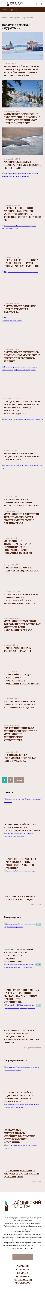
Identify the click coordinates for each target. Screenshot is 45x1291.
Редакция (22, 1266)
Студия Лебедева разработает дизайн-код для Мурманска (20, 758)
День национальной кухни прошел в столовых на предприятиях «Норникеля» (18, 955)
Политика (22, 1276)
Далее (18, 779)
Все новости (36, 905)
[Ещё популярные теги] (42, 18)
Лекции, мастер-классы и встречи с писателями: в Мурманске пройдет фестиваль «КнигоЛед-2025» (22, 407)
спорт (4, 18)
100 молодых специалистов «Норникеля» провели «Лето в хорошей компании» (19, 1136)
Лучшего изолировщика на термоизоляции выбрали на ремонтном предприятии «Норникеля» (21, 996)
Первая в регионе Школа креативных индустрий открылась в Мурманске (21, 263)
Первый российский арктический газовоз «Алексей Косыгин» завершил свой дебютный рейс (22, 214)
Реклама (22, 1273)
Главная (4, 10)
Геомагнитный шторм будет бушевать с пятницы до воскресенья (22, 827)
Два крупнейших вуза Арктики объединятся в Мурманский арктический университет (20, 734)
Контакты (22, 1269)
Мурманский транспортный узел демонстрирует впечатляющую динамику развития (18, 547)
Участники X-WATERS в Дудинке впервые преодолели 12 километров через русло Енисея (21, 1036)
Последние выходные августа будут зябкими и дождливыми (21, 1173)
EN (37, 4)
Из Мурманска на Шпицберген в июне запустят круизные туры (21, 502)
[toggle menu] (3, 4)
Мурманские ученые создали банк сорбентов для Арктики (21, 456)
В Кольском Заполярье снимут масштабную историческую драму (20, 704)
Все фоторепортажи (32, 1048)
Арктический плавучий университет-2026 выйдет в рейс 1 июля (22, 164)
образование (27, 18)
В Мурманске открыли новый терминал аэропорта (20, 309)
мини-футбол (14, 18)
